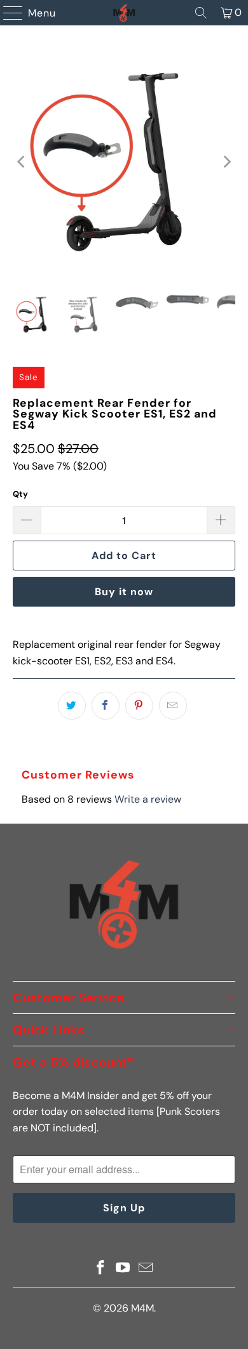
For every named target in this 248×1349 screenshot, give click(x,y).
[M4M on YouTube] (123, 1268)
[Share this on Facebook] (106, 706)
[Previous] (22, 162)
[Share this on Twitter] (72, 706)
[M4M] (124, 12)
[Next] (226, 162)
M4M (142, 1308)
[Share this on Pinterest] (139, 706)
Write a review (147, 799)
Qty (20, 494)
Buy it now (124, 591)
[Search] (201, 12)
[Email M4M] (146, 1268)
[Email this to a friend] (173, 706)
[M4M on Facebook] (100, 1268)
